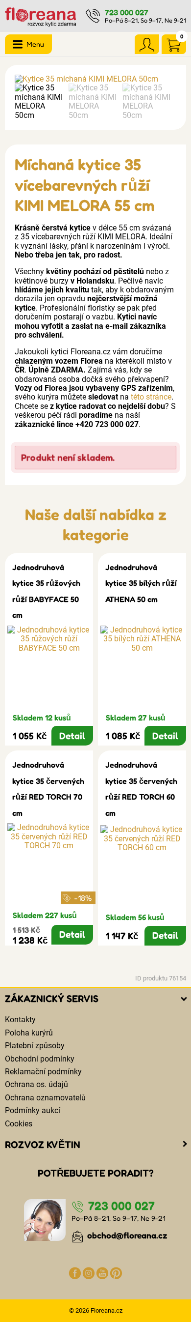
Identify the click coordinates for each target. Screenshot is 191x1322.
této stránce (151, 397)
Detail (72, 736)
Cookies (18, 1123)
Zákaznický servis (51, 999)
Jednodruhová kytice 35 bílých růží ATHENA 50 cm (141, 583)
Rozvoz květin (42, 1144)
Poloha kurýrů (29, 1032)
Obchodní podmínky (39, 1058)
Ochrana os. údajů (36, 1084)
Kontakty (20, 1019)
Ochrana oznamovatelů (45, 1097)
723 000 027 (126, 12)
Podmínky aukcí (32, 1110)
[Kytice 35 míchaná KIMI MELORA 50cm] (95, 79)
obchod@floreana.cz (126, 1235)
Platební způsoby (35, 1045)
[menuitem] (39, 102)
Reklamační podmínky (43, 1071)
